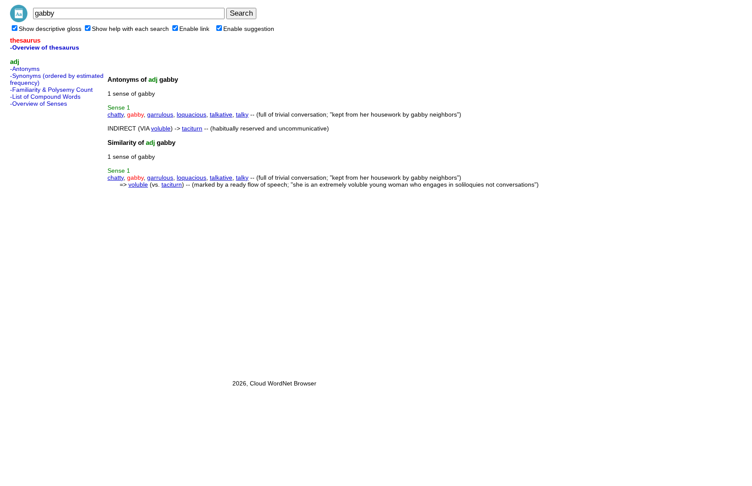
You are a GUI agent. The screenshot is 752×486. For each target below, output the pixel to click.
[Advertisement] (45, 240)
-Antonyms (25, 68)
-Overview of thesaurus (44, 47)
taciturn (192, 128)
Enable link (194, 28)
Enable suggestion (248, 28)
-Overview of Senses (38, 103)
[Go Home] (18, 20)
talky (242, 114)
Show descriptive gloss (50, 28)
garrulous (160, 114)
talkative (221, 114)
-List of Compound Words (45, 96)
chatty (115, 114)
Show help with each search (130, 28)
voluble (161, 128)
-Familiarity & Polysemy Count (51, 89)
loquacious (191, 114)
